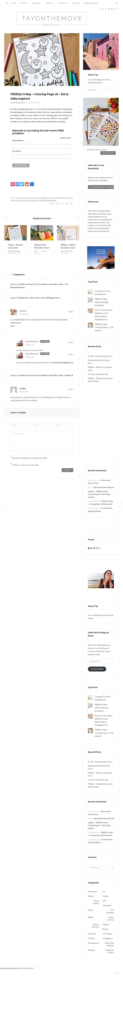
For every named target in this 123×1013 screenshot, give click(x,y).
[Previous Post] (3, 507)
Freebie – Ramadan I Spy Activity (100, 356)
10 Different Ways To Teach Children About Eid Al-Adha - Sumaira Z (45, 375)
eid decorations (59, 198)
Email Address (18, 140)
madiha (22, 388)
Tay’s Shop (76, 3)
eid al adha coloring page (40, 198)
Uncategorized (93, 943)
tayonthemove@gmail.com (62, 362)
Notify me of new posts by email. (25, 465)
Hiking (90, 917)
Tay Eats (49, 3)
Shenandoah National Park (104, 487)
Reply (71, 312)
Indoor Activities (110, 918)
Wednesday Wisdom (91, 3)
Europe (90, 910)
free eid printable (48, 200)
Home (14, 3)
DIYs (36, 251)
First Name (16, 151)
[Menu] (7, 3)
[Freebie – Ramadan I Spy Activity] (15, 232)
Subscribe (97, 669)
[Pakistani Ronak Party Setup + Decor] (42, 232)
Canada (105, 896)
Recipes (105, 929)
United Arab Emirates (109, 944)
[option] (15, 241)
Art (104, 891)
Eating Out (107, 906)
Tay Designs (62, 3)
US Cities (91, 950)
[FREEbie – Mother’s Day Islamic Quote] (68, 232)
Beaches (91, 896)
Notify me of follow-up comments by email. (29, 458)
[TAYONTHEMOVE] (52, 19)
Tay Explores (36, 3)
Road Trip (91, 934)
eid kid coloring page (29, 200)
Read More (92, 90)
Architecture (92, 891)
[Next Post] (120, 507)
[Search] (116, 3)
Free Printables (17, 103)
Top (117, 973)
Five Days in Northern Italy (98, 374)
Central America (96, 902)
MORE (35, 109)
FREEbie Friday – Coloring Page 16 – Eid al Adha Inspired (99, 494)
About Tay (24, 3)
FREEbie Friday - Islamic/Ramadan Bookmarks (101, 302)
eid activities (22, 198)
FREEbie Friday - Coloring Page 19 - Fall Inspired (104, 327)
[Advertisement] (101, 421)
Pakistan (106, 924)
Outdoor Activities (95, 925)
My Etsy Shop (108, 153)
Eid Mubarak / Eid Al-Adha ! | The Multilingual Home (39, 298)
